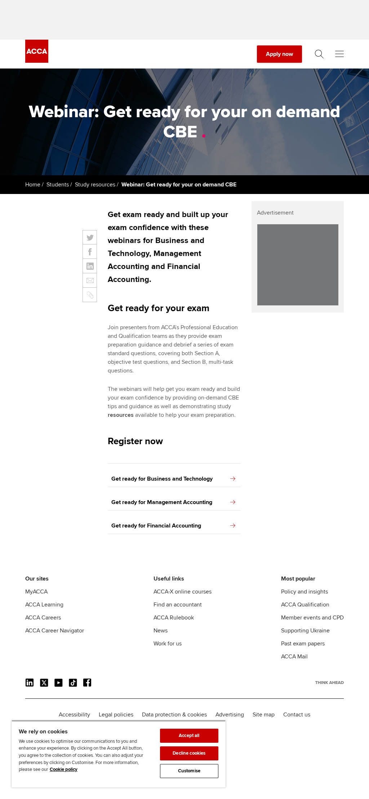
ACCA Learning (44, 604)
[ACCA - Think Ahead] (36, 61)
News (161, 630)
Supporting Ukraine (305, 630)
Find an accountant (178, 604)
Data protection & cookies (174, 714)
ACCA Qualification (305, 604)
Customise (189, 771)
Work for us (168, 643)
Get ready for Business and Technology (162, 478)
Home (32, 184)
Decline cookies (189, 753)
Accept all (189, 735)
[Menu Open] (339, 54)
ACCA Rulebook (174, 617)
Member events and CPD (312, 617)
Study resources (95, 184)
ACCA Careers (43, 617)
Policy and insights (304, 591)
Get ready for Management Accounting (161, 502)
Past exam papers (303, 643)
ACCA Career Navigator (54, 630)
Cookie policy (63, 769)
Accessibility (74, 714)
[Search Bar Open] (319, 54)
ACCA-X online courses (183, 591)
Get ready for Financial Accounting (156, 525)
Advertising (229, 714)
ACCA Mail (294, 656)
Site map (264, 714)
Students (57, 184)
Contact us (296, 714)
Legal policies (116, 714)
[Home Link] (329, 682)
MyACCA (36, 591)
